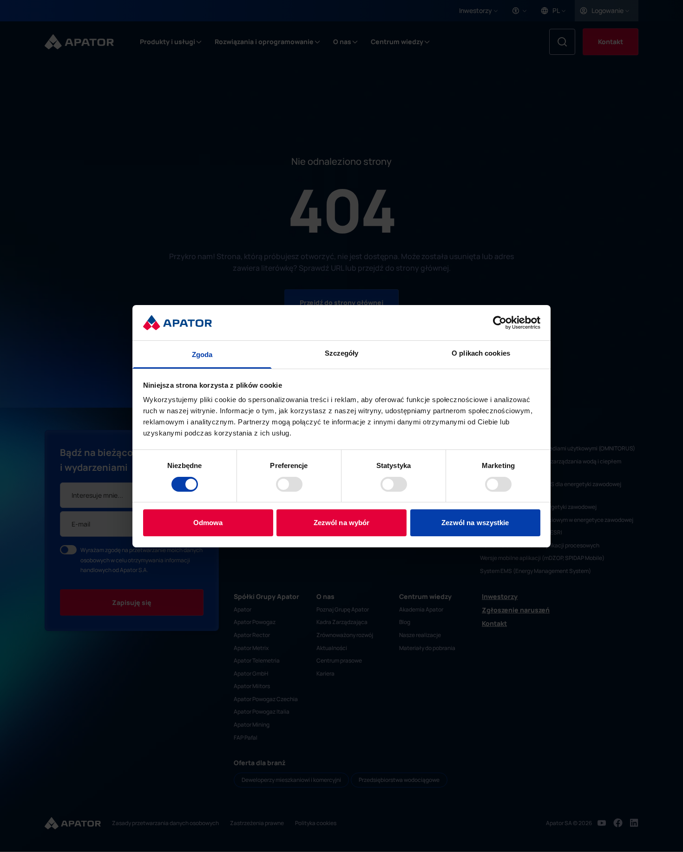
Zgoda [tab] (202, 354)
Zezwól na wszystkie (475, 523)
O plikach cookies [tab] (481, 353)
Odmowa (208, 523)
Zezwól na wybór (342, 523)
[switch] (289, 484)
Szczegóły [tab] (342, 353)
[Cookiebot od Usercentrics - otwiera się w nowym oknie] (499, 323)
